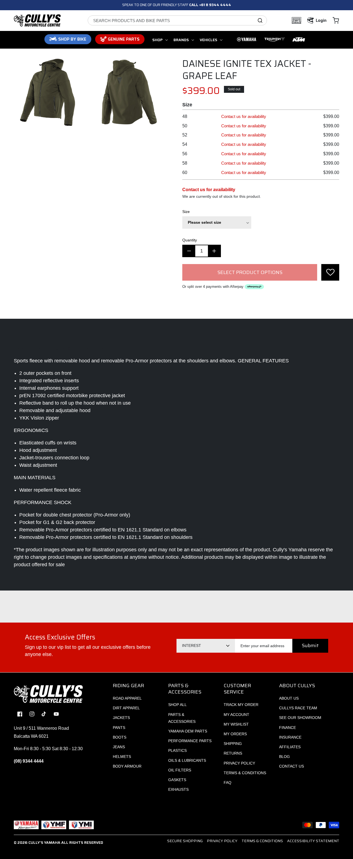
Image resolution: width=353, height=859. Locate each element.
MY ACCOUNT (236, 714)
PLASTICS (177, 750)
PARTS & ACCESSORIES (182, 718)
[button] (335, 20)
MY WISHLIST (236, 724)
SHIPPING (233, 743)
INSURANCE (290, 737)
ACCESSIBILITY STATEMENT (313, 841)
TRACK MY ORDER (241, 704)
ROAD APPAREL (127, 698)
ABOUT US (289, 698)
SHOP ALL (177, 704)
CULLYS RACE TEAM (298, 708)
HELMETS (122, 756)
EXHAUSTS (178, 789)
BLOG (284, 756)
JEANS (119, 747)
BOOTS (119, 737)
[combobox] (177, 20)
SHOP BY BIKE (72, 39)
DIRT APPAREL (126, 708)
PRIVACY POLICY (239, 763)
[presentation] (330, 272)
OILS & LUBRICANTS (187, 760)
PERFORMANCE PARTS (190, 741)
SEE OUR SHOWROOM (300, 717)
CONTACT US (291, 766)
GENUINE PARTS (124, 39)
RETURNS (233, 753)
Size (186, 211)
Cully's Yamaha (44, 842)
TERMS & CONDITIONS (245, 773)
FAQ (227, 782)
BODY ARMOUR (127, 766)
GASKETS (177, 780)
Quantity (189, 240)
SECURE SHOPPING (185, 841)
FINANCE (287, 727)
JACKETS (121, 717)
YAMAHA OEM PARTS (187, 731)
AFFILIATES (290, 747)
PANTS (119, 727)
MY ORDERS (235, 734)
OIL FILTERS (179, 770)
